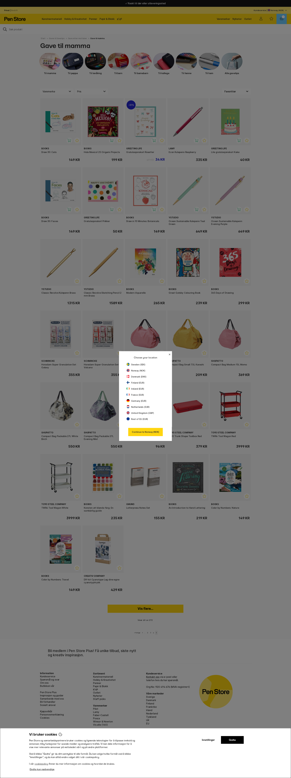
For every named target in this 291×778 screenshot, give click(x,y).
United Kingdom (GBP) (142, 413)
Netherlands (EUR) (140, 407)
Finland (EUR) (137, 382)
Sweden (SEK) (138, 364)
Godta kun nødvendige (42, 769)
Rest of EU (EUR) (139, 419)
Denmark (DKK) (138, 376)
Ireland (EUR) (137, 388)
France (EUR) (137, 395)
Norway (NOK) (138, 370)
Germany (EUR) (138, 401)
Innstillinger (208, 739)
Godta (232, 739)
